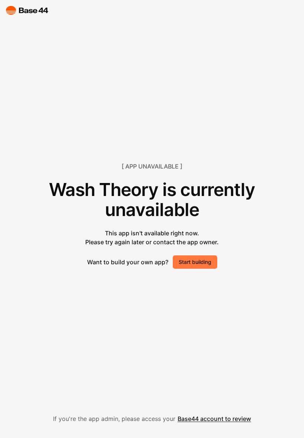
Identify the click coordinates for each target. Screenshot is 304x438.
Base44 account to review (214, 418)
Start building (195, 262)
